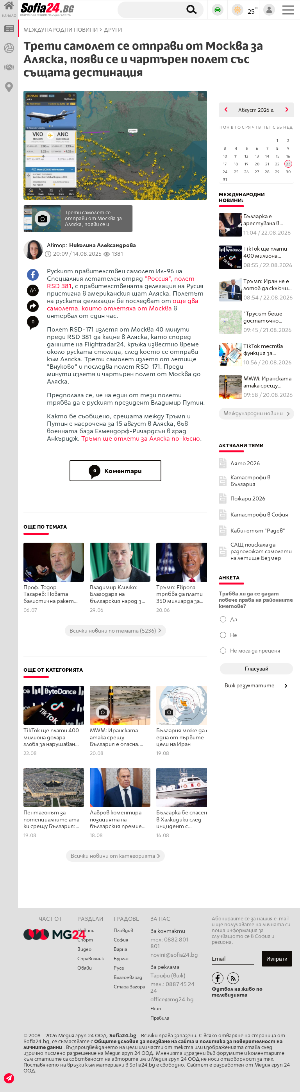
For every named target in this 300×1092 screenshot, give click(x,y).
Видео (84, 949)
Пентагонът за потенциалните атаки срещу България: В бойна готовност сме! (51, 819)
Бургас (121, 958)
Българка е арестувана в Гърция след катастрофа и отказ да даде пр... (268, 220)
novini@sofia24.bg (174, 955)
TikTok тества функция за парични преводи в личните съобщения (268, 350)
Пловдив (123, 930)
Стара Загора (129, 987)
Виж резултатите (250, 685)
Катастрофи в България (250, 481)
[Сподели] (33, 306)
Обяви (84, 968)
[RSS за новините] (233, 978)
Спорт (85, 940)
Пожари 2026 (247, 498)
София (121, 940)
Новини (86, 930)
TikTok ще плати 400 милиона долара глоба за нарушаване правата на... (265, 252)
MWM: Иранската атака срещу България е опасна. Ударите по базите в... (268, 382)
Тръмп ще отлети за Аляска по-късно (140, 438)
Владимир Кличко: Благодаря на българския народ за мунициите (117, 594)
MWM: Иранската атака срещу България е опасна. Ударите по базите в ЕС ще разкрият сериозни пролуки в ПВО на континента (117, 737)
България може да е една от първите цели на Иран (182, 737)
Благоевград (128, 977)
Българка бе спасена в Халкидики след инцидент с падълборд (183, 819)
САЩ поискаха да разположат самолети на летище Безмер (261, 551)
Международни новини (60, 30)
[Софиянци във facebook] (217, 978)
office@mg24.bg (172, 999)
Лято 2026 (245, 463)
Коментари (117, 471)
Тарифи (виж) (168, 975)
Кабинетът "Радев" (257, 530)
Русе (119, 968)
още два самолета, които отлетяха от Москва (122, 304)
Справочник (90, 958)
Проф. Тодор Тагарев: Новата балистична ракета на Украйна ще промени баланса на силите (50, 594)
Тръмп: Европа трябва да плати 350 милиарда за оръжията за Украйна (179, 594)
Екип (155, 1008)
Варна (120, 949)
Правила (159, 1018)
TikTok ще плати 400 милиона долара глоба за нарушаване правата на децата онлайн (51, 737)
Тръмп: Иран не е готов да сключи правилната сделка (266, 285)
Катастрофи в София (259, 514)
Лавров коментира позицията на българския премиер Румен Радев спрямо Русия (117, 819)
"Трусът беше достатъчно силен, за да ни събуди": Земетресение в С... (265, 317)
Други (113, 30)
